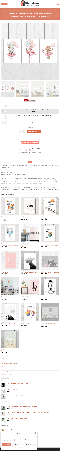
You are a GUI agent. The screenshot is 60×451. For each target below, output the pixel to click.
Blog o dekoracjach (6, 374)
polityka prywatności (18, 447)
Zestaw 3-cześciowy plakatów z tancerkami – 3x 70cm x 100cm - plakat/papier (33, 121)
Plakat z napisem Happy (7, 351)
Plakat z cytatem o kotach (47, 218)
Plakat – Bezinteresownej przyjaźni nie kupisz (9, 218)
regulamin (3, 366)
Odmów (16, 444)
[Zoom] (3, 78)
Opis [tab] (30, 162)
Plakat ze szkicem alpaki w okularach (10, 245)
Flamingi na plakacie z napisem (28, 298)
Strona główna (14, 16)
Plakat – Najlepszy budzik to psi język (50, 245)
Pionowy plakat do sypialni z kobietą (29, 272)
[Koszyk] (58, 4)
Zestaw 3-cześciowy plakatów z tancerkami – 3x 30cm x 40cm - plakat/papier (34, 109)
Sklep (21, 16)
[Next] (56, 51)
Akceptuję (7, 444)
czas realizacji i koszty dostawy (9, 363)
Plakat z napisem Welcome (27, 218)
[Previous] (4, 51)
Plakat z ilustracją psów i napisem (29, 324)
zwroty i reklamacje (6, 372)
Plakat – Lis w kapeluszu (46, 298)
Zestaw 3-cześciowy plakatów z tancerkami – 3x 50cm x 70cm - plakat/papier (34, 115)
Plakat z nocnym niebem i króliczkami (50, 272)
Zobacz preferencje (29, 444)
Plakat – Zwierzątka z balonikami (9, 298)
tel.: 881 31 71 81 (30, 150)
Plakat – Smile (4, 272)
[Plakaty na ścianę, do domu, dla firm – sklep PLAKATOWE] (30, 4)
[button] (35, 433)
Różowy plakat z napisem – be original (28, 245)
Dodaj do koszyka (34, 131)
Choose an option (34, 106)
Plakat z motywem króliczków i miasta (48, 324)
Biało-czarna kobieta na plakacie (9, 324)
